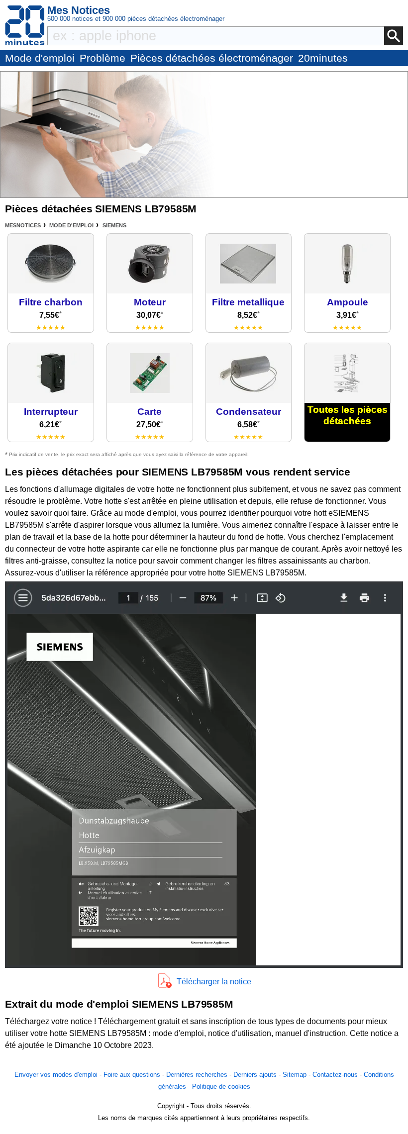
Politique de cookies (221, 1086)
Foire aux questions (131, 1074)
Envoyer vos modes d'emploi (56, 1074)
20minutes (323, 58)
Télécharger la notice (214, 981)
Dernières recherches (196, 1074)
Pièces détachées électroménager (211, 58)
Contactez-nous (335, 1074)
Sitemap (294, 1074)
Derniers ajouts (255, 1074)
